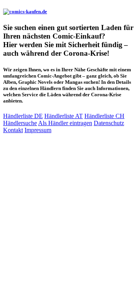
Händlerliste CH (104, 116)
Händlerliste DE (23, 116)
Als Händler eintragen (65, 123)
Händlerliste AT (63, 116)
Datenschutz (109, 123)
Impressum (37, 130)
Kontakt (13, 130)
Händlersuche (20, 123)
